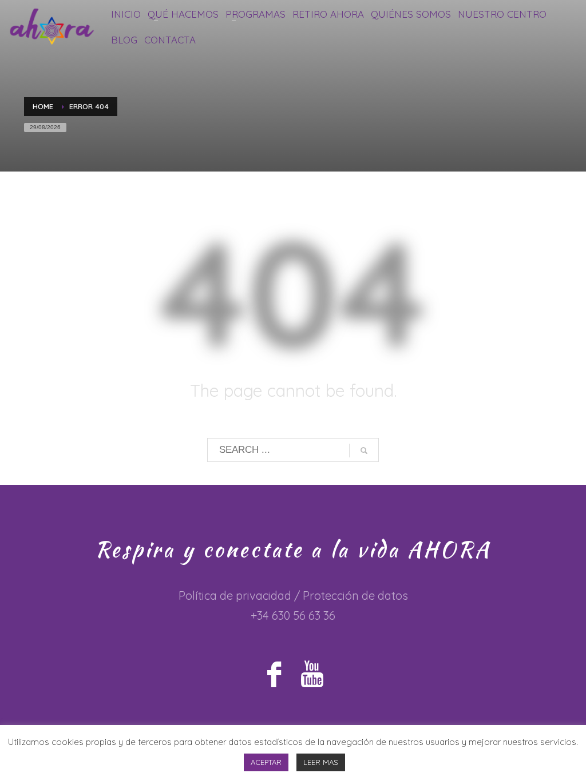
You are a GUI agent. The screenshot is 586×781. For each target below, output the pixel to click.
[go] (364, 451)
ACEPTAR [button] (266, 762)
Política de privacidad (235, 595)
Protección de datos (355, 595)
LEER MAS (320, 762)
